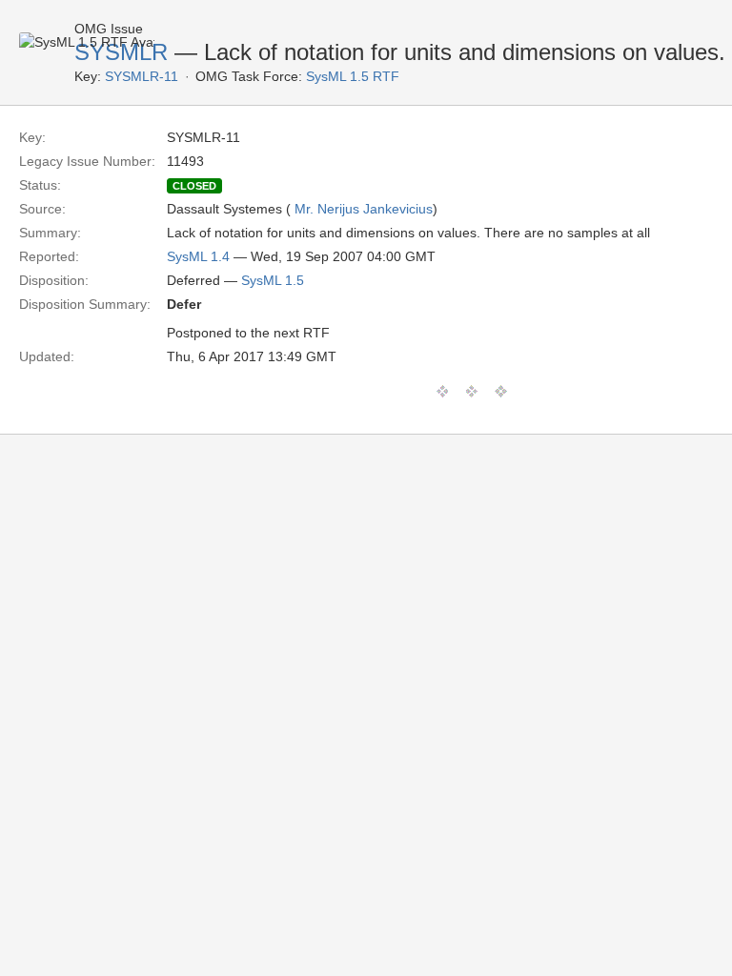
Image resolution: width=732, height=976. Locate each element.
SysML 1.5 (272, 280)
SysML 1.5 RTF (352, 76)
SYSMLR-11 (141, 76)
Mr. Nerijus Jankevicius (364, 208)
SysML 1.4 (198, 256)
